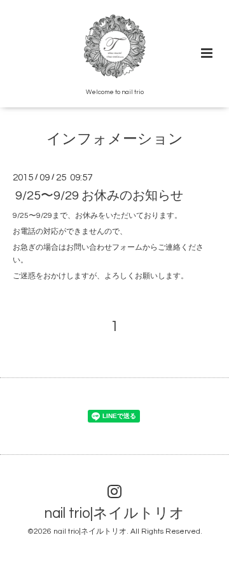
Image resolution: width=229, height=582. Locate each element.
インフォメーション (114, 139)
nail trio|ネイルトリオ (114, 513)
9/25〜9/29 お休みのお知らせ (99, 195)
